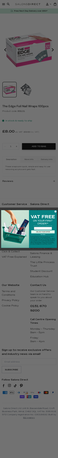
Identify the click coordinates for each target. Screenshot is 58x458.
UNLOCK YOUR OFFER (43, 232)
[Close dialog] (55, 211)
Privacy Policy (44, 244)
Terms (50, 244)
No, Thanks (43, 234)
